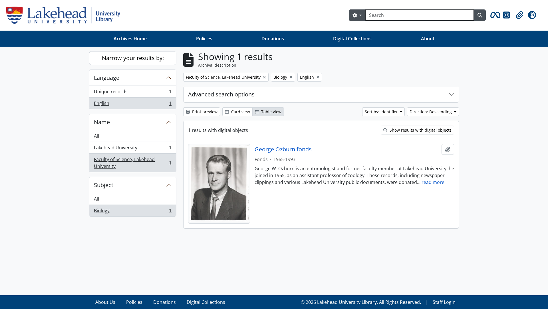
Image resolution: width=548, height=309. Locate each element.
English (133, 104)
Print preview (204, 111)
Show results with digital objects (420, 130)
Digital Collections (352, 38)
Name (102, 122)
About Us (105, 302)
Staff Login (444, 302)
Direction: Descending (431, 111)
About (427, 38)
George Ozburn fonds (283, 149)
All (96, 136)
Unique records (133, 93)
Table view (270, 111)
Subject (103, 185)
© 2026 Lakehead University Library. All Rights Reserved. (361, 302)
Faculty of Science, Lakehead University (133, 162)
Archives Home (130, 38)
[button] (494, 15)
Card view (240, 111)
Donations (272, 38)
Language (106, 78)
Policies (204, 38)
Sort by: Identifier (382, 111)
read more (433, 182)
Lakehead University (133, 149)
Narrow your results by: (133, 58)
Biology (133, 211)
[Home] (65, 15)
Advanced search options (221, 94)
